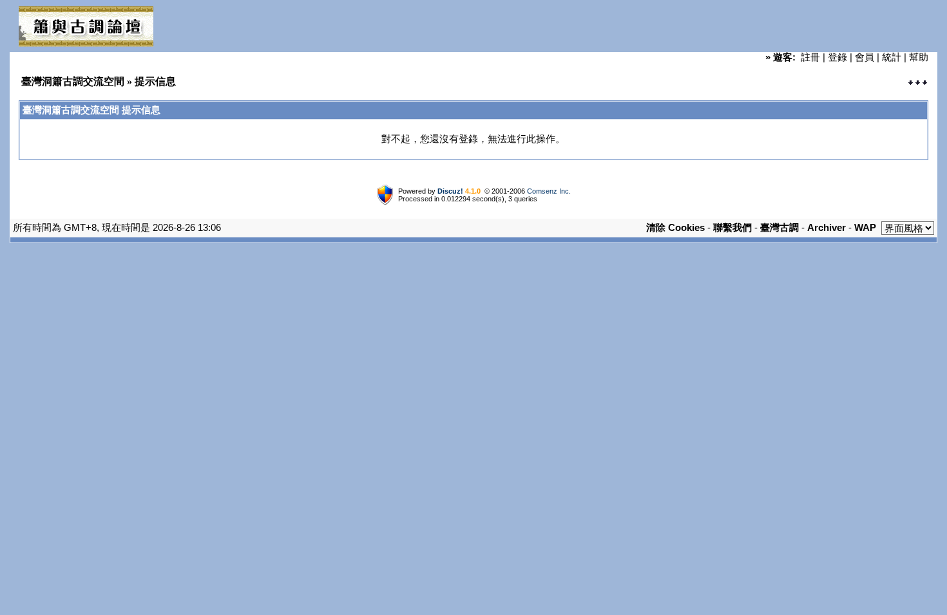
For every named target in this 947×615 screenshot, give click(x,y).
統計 (891, 56)
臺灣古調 (779, 227)
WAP (865, 227)
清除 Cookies (675, 227)
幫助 (918, 56)
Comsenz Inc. (549, 191)
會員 (864, 56)
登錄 (837, 56)
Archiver (826, 227)
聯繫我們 (732, 227)
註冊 (810, 56)
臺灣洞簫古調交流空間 (72, 81)
